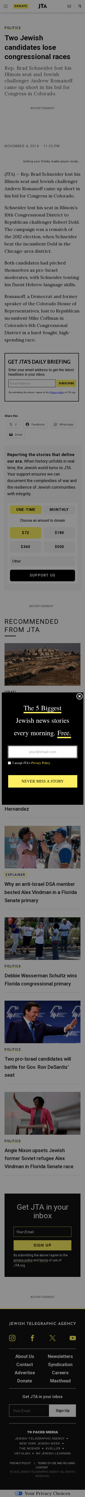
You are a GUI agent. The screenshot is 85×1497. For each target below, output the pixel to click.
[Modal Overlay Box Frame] (42, 748)
